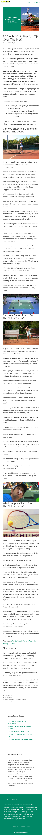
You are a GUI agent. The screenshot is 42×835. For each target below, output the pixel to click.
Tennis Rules (8, 695)
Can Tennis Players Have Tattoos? (19, 731)
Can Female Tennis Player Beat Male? (20, 739)
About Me (15, 827)
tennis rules (8, 697)
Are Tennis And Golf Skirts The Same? (15, 700)
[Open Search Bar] (29, 2)
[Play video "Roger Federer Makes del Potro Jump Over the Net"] (21, 304)
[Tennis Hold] (5, 2)
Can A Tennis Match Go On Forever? (15, 702)
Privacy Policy (25, 827)
